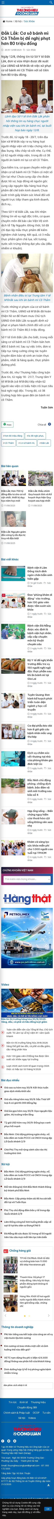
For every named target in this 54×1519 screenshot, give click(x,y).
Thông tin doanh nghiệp (17, 1327)
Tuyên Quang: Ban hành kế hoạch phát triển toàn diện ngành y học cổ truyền (39, 702)
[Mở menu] (3, 2)
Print (8, 424)
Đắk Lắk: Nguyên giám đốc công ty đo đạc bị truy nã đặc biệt (13, 535)
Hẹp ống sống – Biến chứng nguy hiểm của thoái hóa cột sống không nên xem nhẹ (40, 818)
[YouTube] (8, 1441)
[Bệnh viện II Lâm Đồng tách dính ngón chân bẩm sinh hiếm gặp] (13, 577)
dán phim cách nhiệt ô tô (15, 1385)
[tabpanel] (27, 1285)
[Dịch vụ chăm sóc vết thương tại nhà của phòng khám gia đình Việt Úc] (13, 762)
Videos (32, 1418)
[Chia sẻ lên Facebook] (49, 425)
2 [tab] (29, 1316)
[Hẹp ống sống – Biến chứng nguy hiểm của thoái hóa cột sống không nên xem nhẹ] (13, 822)
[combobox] (27, 879)
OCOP (36, 1412)
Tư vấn (46, 1412)
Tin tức (13, 1402)
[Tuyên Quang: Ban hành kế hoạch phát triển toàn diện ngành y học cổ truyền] (13, 706)
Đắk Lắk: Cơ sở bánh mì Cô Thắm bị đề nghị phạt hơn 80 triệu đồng (25, 38)
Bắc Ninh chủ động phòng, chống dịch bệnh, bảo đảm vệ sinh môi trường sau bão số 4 (39, 788)
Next (49, 1315)
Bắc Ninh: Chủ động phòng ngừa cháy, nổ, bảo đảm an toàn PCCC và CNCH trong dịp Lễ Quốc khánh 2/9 (28, 1138)
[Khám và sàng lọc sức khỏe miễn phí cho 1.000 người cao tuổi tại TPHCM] (13, 851)
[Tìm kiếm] (51, 2)
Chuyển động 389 (27, 1407)
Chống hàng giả (20, 1250)
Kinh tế (24, 1402)
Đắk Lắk (45, 443)
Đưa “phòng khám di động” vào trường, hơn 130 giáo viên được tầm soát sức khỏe (39, 602)
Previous (5, 1315)
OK (48, 1509)
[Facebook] (2, 1441)
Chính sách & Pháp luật (17, 1412)
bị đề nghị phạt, (36, 435)
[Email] (14, 1441)
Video (5, 984)
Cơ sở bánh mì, (27, 443)
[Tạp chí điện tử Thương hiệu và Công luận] (27, 1431)
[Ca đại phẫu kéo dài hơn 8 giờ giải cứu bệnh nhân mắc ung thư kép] (13, 735)
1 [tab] (24, 1316)
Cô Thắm (9, 443)
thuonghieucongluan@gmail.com (23, 1465)
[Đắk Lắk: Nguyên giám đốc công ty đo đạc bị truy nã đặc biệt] (13, 519)
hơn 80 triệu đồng (13, 435)
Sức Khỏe (29, 21)
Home (8, 21)
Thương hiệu (38, 1402)
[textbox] (27, 879)
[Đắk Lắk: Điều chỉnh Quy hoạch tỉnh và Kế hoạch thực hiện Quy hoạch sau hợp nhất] (40, 478)
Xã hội (18, 21)
